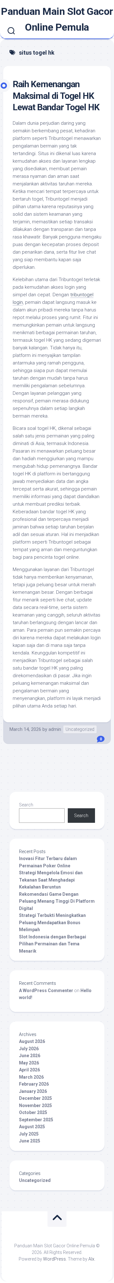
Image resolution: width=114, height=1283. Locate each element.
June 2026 (29, 1055)
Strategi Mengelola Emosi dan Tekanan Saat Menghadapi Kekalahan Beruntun (51, 879)
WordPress (54, 1259)
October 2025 (33, 1112)
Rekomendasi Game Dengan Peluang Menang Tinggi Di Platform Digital (57, 901)
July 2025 (29, 1133)
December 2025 (35, 1098)
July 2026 (29, 1048)
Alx (91, 1259)
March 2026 (31, 1077)
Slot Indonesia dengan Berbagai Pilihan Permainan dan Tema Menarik (52, 944)
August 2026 (32, 1041)
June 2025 (29, 1140)
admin (54, 729)
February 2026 (34, 1084)
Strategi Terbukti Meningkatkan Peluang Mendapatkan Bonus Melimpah (52, 922)
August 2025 (32, 1126)
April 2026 (29, 1069)
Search (26, 804)
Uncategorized (80, 729)
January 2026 (33, 1091)
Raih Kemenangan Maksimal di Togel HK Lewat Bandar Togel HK (56, 95)
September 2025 (36, 1119)
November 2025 (35, 1105)
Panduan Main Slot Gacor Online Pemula (57, 19)
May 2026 (29, 1062)
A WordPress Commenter (46, 990)
